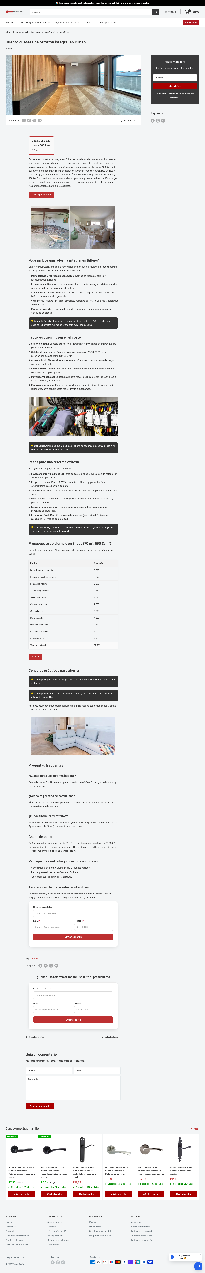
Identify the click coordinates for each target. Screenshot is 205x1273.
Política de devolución (142, 1240)
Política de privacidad (141, 1231)
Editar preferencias (140, 1226)
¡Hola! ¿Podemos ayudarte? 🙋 (182, 1257)
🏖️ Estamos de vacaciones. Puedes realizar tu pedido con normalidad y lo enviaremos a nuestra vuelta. (102, 3)
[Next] (199, 1166)
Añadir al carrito (21, 1194)
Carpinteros (191, 22)
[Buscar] (155, 12)
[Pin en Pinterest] (29, 120)
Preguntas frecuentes (100, 1235)
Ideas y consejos (55, 1235)
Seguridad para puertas (17, 1244)
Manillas (9, 22)
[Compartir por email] (40, 120)
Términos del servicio (141, 1235)
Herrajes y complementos (33, 22)
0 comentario (130, 120)
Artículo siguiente (110, 1037)
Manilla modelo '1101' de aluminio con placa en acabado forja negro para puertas (84, 1172)
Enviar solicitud (73, 937)
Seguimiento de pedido (100, 1231)
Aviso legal (136, 1222)
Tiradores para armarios (17, 1235)
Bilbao (9, 48)
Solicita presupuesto (41, 195)
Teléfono (79, 921)
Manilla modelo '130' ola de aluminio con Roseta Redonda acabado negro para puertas (54, 1172)
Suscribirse (175, 86)
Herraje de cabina (108, 22)
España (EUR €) (13, 1257)
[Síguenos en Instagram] (158, 120)
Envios (92, 1222)
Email (36, 921)
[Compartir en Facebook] (24, 120)
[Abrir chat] (198, 1266)
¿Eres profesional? (56, 1231)
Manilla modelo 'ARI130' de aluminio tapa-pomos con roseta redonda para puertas (151, 1170)
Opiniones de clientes (58, 1240)
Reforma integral (20, 32)
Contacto (51, 1226)
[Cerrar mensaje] (200, 1255)
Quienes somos (54, 1222)
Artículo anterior (36, 1037)
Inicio (8, 32)
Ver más (35, 656)
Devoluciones (96, 1226)
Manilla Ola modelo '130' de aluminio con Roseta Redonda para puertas (117, 1170)
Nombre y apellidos (43, 907)
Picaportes (11, 1231)
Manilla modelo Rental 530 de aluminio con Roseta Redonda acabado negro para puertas (21, 1172)
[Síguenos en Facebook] (153, 120)
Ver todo (195, 1128)
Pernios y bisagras (14, 1240)
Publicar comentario (40, 1106)
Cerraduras (11, 1226)
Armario (88, 22)
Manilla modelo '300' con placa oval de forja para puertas (181, 1170)
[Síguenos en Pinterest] (163, 120)
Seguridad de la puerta (65, 22)
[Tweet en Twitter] (34, 120)
